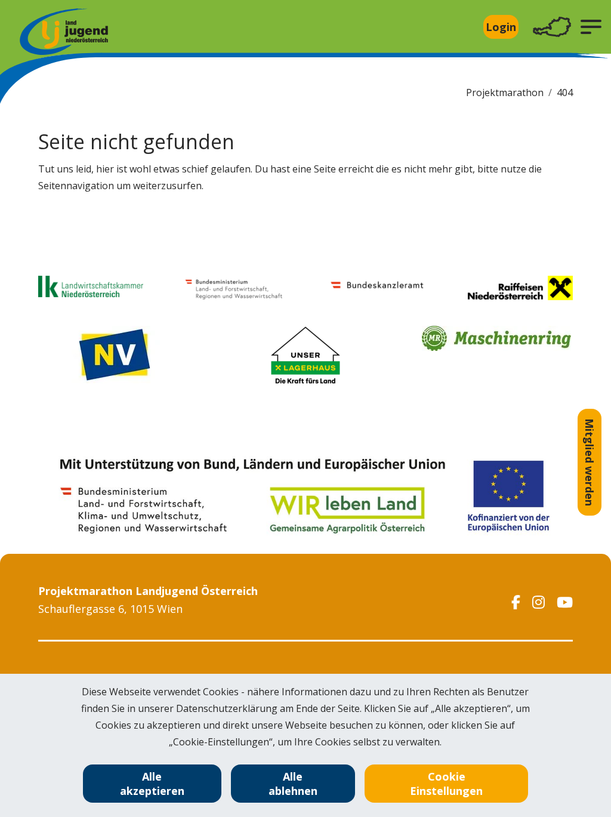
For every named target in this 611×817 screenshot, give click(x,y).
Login (501, 27)
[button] (591, 27)
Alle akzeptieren (152, 783)
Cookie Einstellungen (446, 783)
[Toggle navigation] (552, 27)
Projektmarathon (505, 92)
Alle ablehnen (293, 783)
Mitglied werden (589, 462)
